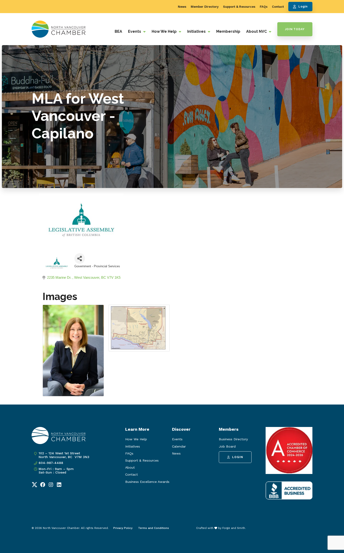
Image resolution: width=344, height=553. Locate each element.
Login (303, 6)
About (130, 467)
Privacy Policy (122, 528)
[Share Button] (79, 258)
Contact (278, 6)
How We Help (165, 31)
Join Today (295, 29)
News (182, 6)
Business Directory (233, 439)
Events (135, 31)
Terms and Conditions (153, 528)
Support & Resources (239, 6)
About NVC (257, 31)
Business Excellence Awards (147, 482)
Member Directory (205, 6)
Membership (228, 31)
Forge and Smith (233, 528)
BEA (118, 31)
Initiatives (197, 31)
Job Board (227, 446)
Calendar (179, 446)
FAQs (263, 6)
